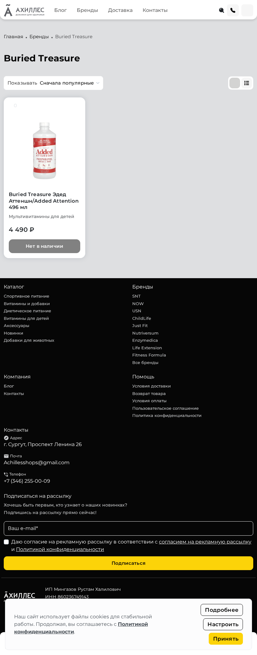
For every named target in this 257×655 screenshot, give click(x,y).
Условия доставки (151, 385)
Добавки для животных (29, 340)
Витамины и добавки (27, 303)
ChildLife (141, 318)
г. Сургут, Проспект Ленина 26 (43, 444)
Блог (60, 10)
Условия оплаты (149, 400)
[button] (53, 83)
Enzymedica (145, 340)
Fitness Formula (149, 354)
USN (136, 310)
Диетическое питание (27, 310)
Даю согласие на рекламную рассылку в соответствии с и (131, 545)
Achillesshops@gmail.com (37, 462)
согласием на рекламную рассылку (205, 542)
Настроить (223, 624)
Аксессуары (16, 325)
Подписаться (128, 563)
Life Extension (147, 347)
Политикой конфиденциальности (60, 549)
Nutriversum (145, 332)
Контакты (155, 10)
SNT (136, 296)
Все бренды (145, 362)
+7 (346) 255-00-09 (27, 481)
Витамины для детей (26, 318)
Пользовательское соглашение (165, 408)
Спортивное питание (26, 296)
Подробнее (222, 610)
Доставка (120, 10)
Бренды (87, 10)
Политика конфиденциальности (167, 415)
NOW (138, 303)
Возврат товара (149, 393)
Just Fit (140, 325)
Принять (226, 639)
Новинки (13, 332)
